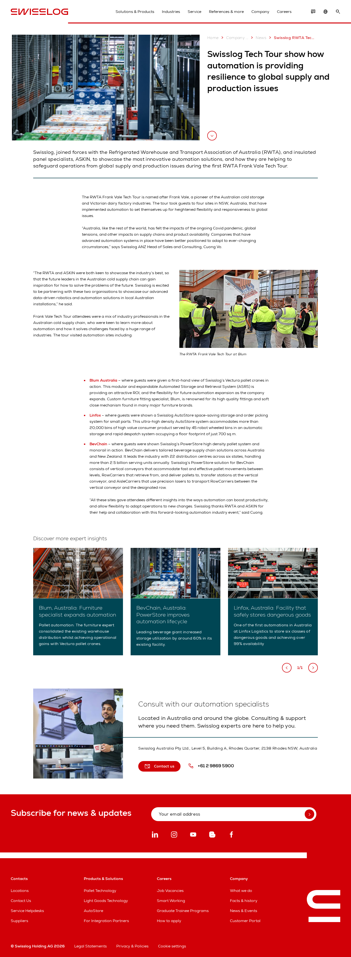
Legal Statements (90, 946)
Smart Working (171, 900)
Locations (20, 890)
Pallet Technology (100, 890)
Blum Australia (104, 380)
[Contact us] (313, 11)
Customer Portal (245, 920)
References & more (226, 11)
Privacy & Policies (132, 946)
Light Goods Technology (106, 900)
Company (260, 11)
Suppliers (19, 920)
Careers (284, 11)
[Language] (325, 11)
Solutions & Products (135, 11)
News (261, 37)
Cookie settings (172, 946)
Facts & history (243, 900)
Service (194, 11)
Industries (171, 11)
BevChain (99, 443)
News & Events (243, 910)
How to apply (169, 920)
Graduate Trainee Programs (183, 910)
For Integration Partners (106, 920)
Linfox (96, 415)
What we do (241, 890)
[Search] (337, 11)
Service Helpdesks (27, 910)
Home (213, 37)
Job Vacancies (170, 890)
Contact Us (21, 900)
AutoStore (93, 910)
